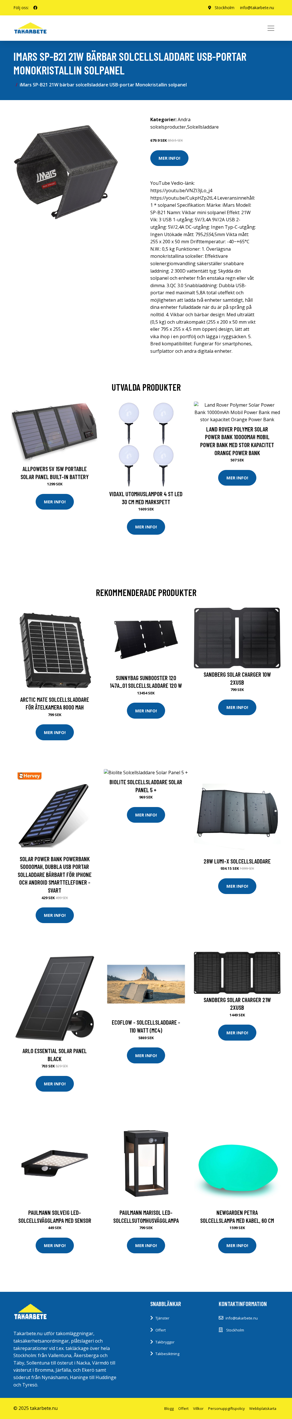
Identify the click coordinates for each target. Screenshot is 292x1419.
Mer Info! (169, 158)
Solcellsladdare (203, 127)
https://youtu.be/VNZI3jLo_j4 (181, 190)
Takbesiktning (167, 1353)
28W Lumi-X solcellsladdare (237, 861)
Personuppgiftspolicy (226, 1408)
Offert (160, 1330)
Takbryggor (165, 1342)
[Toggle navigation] (271, 28)
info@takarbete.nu (257, 7)
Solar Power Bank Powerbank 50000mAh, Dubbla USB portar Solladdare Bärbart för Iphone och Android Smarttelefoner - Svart (55, 874)
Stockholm (224, 7)
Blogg (169, 1408)
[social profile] (35, 7)
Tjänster (162, 1318)
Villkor (198, 1408)
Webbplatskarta (262, 1408)
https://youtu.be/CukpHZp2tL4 (183, 198)
